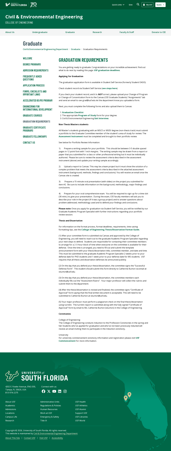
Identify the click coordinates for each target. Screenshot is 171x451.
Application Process (34, 85)
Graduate (70, 32)
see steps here (109, 88)
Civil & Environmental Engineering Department (45, 49)
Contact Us (29, 142)
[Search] (138, 4)
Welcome (27, 58)
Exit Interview (102, 118)
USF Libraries (81, 416)
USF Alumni (80, 409)
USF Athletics (81, 405)
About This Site (12, 438)
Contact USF (29, 438)
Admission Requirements (35, 70)
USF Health (80, 401)
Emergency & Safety (49, 416)
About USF (10, 401)
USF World (80, 420)
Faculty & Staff (127, 32)
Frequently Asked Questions (32, 78)
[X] (49, 391)
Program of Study (87, 115)
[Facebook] (43, 391)
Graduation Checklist (73, 112)
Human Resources (48, 409)
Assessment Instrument (71, 136)
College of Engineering (19, 22)
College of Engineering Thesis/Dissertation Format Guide (110, 229)
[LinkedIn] (59, 391)
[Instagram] (65, 391)
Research (97, 32)
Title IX (43, 420)
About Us (9, 32)
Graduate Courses (32, 115)
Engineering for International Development (37, 108)
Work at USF (46, 413)
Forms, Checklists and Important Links (34, 93)
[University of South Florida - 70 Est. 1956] (21, 4)
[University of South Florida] (36, 375)
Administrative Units (49, 401)
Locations (10, 413)
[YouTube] (54, 391)
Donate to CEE (159, 32)
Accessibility (57, 438)
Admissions (10, 409)
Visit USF (43, 438)
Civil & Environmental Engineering (44, 17)
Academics (10, 405)
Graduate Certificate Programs (34, 129)
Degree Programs (32, 64)
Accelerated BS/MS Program (37, 100)
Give (130, 5)
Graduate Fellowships (35, 136)
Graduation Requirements (36, 121)
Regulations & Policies (50, 405)
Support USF (81, 413)
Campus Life (11, 416)
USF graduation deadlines (107, 70)
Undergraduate (39, 32)
